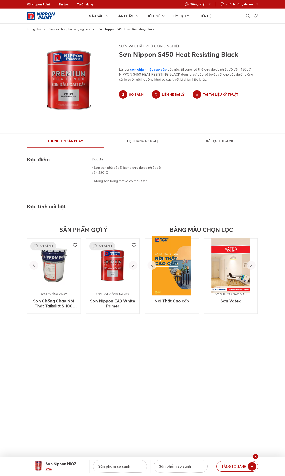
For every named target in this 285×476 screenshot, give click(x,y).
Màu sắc (96, 16)
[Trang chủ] (41, 15)
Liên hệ (205, 16)
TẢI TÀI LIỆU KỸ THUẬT (220, 94)
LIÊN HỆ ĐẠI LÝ (173, 94)
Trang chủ (34, 29)
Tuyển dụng (85, 4)
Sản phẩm (125, 16)
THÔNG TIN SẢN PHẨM (65, 141)
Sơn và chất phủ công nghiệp (69, 29)
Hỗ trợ (153, 16)
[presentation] (33, 265)
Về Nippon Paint (38, 4)
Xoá (49, 469)
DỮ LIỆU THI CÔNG (219, 141)
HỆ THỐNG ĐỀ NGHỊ (142, 141)
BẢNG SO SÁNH (234, 466)
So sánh (136, 94)
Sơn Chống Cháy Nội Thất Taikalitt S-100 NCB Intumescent (53, 303)
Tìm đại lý (181, 16)
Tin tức (63, 4)
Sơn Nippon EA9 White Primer (112, 303)
